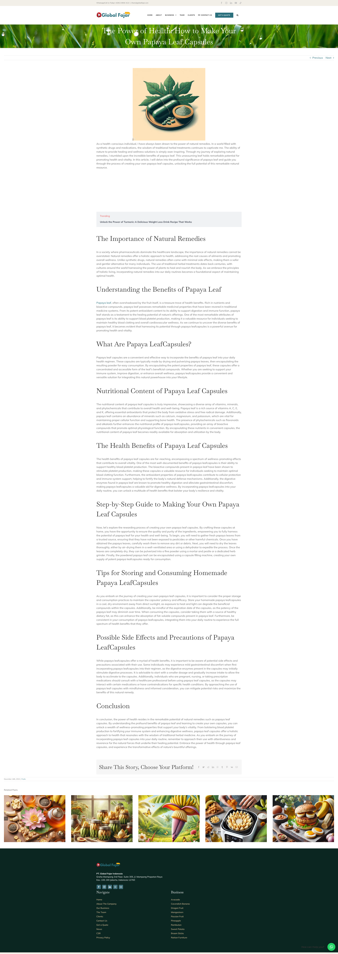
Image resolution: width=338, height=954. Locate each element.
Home (99, 899)
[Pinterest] (227, 767)
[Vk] (231, 767)
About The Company (106, 903)
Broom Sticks (177, 933)
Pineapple (176, 920)
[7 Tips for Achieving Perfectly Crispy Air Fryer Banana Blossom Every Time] (236, 796)
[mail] (121, 887)
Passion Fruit (177, 916)
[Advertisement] (169, 190)
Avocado (175, 899)
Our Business (102, 908)
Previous (317, 57)
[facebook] (99, 887)
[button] (237, 15)
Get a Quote (102, 925)
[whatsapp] (115, 887)
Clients (99, 916)
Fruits (24, 779)
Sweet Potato (177, 929)
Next (328, 57)
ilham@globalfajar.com (139, 3)
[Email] (236, 767)
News (99, 929)
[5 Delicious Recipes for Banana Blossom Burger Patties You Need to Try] (303, 796)
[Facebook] (198, 767)
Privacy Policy (103, 937)
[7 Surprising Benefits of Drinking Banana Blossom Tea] (34, 796)
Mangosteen (177, 912)
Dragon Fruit (177, 908)
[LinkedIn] (213, 767)
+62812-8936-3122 (122, 3)
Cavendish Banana (180, 903)
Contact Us (101, 920)
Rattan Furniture (179, 937)
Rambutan (176, 925)
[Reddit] (208, 767)
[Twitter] (203, 767)
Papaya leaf (103, 302)
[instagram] (104, 887)
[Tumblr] (222, 767)
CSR (98, 933)
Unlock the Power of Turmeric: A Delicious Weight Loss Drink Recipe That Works (146, 221)
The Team (101, 912)
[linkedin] (110, 887)
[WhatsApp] (217, 767)
